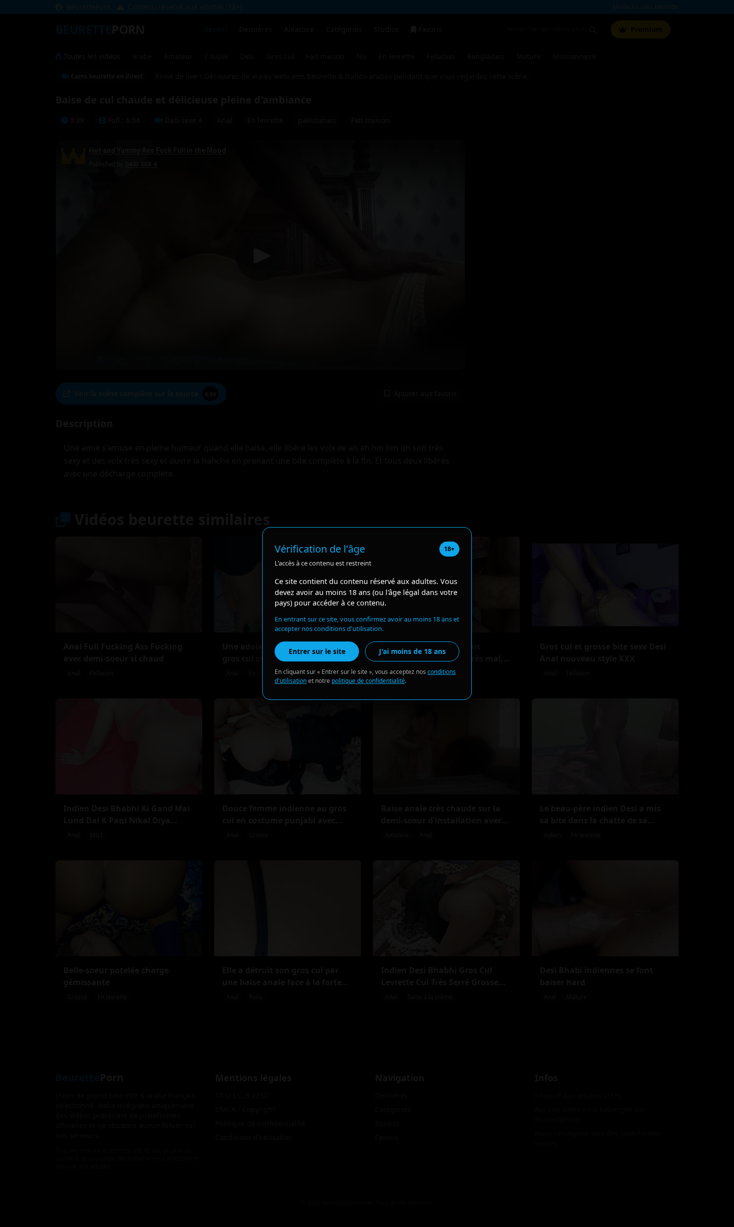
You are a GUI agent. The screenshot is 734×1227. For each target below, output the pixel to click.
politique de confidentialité (368, 680)
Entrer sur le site (317, 651)
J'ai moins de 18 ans (412, 651)
